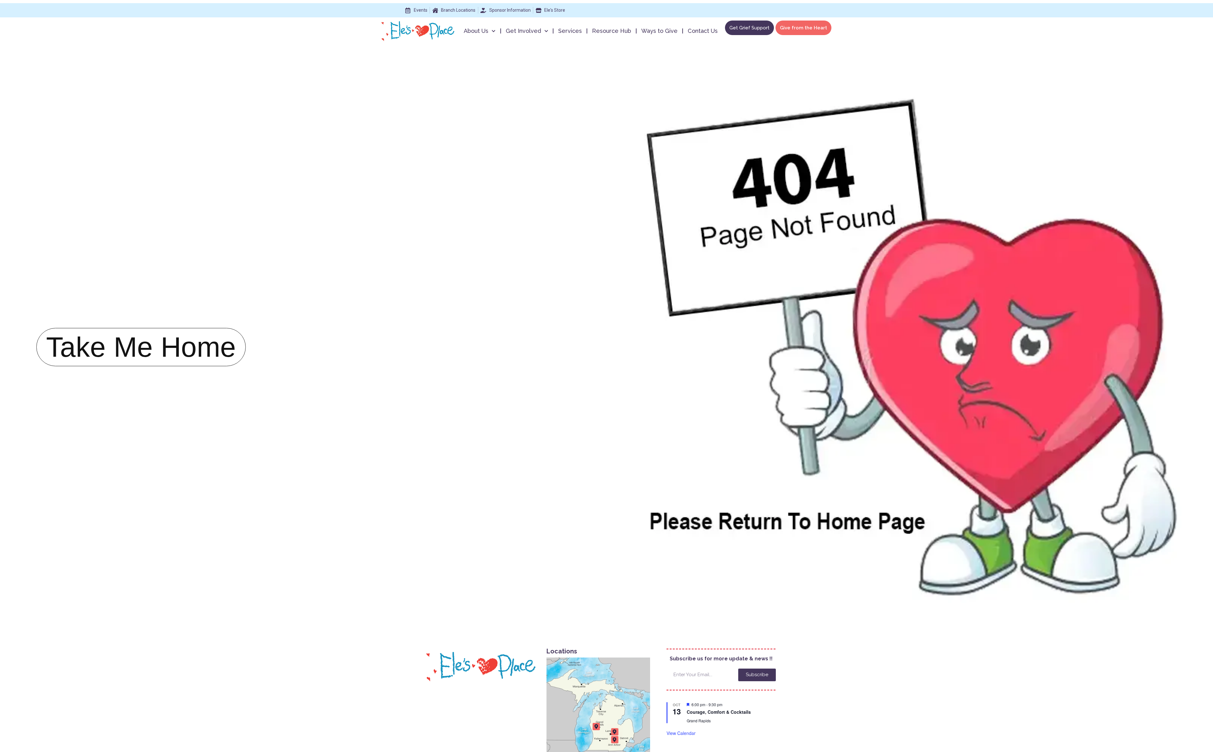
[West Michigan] (596, 726)
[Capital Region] (614, 732)
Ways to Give (659, 30)
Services (570, 30)
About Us (476, 30)
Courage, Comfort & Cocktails (719, 712)
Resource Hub (611, 30)
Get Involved (523, 30)
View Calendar (681, 733)
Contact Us (703, 30)
